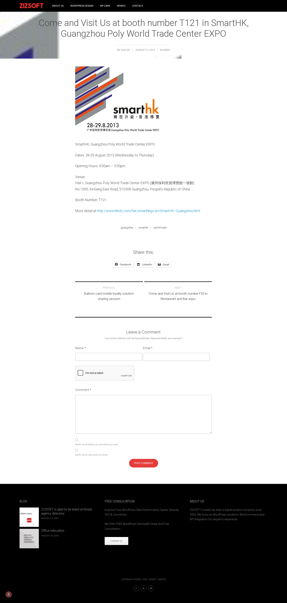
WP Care (105, 5)
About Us (58, 5)
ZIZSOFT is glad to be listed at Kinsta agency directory (66, 511)
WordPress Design (81, 5)
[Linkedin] (143, 588)
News (166, 50)
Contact (137, 5)
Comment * (83, 390)
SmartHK (143, 227)
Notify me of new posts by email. (91, 454)
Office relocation (52, 531)
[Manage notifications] (8, 594)
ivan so (125, 50)
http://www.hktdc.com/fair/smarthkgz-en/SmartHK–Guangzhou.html (148, 211)
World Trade (159, 227)
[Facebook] (136, 588)
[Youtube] (151, 588)
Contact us (116, 541)
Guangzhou (127, 227)
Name (80, 348)
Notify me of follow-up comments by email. (97, 444)
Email (147, 348)
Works (121, 5)
